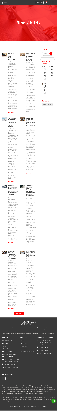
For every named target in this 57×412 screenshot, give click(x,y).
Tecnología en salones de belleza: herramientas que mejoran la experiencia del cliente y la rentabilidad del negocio (30, 191)
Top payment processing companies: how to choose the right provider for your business (12, 122)
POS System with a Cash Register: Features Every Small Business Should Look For (30, 121)
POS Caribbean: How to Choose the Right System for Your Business (31, 254)
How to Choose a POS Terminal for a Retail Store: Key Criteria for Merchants (30, 57)
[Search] (50, 53)
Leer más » (11, 112)
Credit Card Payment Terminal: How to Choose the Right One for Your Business (12, 255)
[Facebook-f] (4, 378)
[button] (53, 2)
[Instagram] (8, 378)
